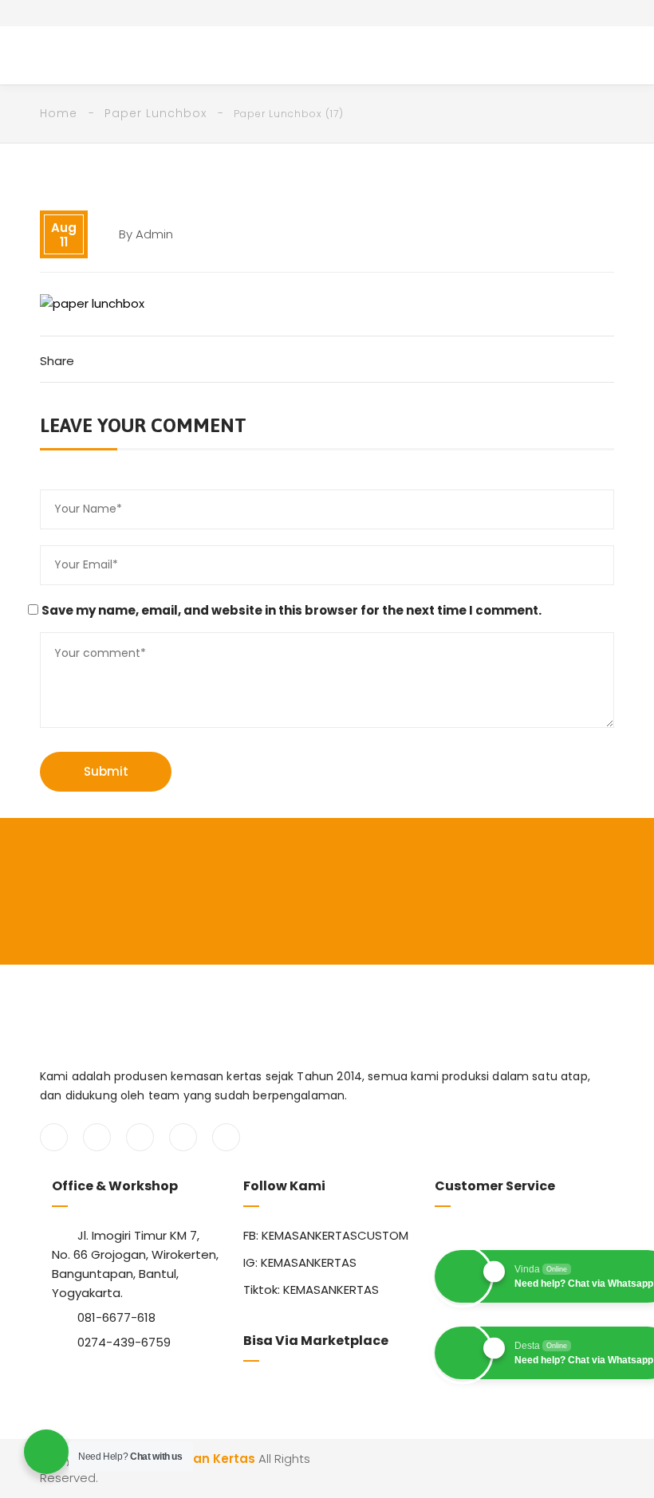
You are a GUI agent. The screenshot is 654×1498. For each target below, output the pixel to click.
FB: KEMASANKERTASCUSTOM (325, 1235)
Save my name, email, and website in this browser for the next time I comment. (291, 610)
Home (58, 113)
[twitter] (97, 1137)
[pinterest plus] (183, 1137)
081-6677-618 (116, 1317)
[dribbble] (226, 1137)
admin (154, 234)
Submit (106, 771)
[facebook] (54, 1137)
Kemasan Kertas (201, 1458)
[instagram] (140, 1137)
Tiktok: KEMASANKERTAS (311, 1289)
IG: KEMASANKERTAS (300, 1262)
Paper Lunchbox (155, 113)
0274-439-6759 (124, 1342)
